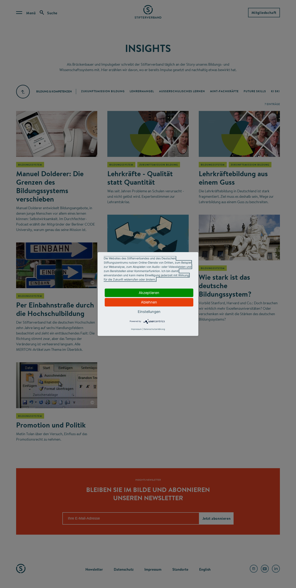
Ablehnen (149, 302)
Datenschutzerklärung (154, 329)
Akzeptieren (149, 293)
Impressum (136, 329)
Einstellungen (149, 312)
